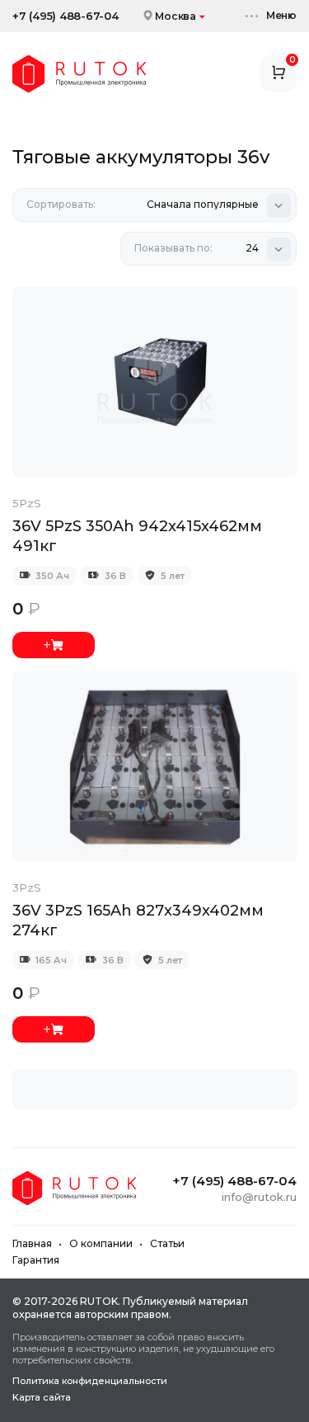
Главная (32, 1243)
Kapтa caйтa (41, 1397)
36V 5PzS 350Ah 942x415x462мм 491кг (137, 536)
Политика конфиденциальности (89, 1381)
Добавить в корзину (53, 645)
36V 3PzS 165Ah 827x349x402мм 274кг (138, 920)
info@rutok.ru (259, 1196)
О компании (101, 1243)
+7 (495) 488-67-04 (65, 16)
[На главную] (79, 73)
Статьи (167, 1243)
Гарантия (35, 1260)
